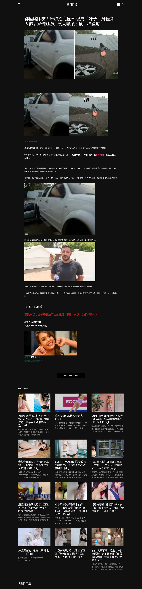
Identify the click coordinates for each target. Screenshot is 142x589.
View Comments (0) (71, 376)
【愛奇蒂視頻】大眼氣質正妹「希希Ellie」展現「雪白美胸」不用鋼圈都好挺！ (70, 554)
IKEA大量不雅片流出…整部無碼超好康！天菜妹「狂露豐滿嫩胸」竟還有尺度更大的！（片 (107, 555)
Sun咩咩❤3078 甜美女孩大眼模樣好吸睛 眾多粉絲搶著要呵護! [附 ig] (70, 465)
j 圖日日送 (71, 4)
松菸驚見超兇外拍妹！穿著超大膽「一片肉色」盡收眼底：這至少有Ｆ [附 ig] (107, 465)
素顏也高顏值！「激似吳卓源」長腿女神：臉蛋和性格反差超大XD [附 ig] (33, 465)
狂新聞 (36, 322)
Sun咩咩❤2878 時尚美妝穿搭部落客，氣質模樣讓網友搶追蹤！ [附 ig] (107, 419)
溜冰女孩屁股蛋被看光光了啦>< (70, 417)
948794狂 (34, 148)
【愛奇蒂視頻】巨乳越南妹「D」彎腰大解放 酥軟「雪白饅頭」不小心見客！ (108, 508)
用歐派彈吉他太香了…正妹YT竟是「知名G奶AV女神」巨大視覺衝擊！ (33, 508)
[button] (19, 4)
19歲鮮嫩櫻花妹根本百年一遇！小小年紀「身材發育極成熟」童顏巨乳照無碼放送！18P (33, 420)
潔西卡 (33, 357)
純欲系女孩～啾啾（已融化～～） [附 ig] (33, 552)
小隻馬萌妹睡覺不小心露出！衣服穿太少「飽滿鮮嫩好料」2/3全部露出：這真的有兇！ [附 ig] (71, 509)
